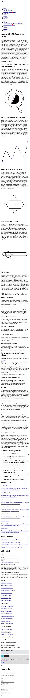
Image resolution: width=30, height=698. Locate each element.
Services (5, 22)
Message (3, 559)
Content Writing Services (6, 611)
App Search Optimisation (6, 613)
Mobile (2, 557)
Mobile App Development (9, 12)
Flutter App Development (6, 629)
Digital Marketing (7, 10)
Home (2, 562)
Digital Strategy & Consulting (7, 616)
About (4, 8)
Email (2, 556)
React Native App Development (8, 637)
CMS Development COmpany (8, 590)
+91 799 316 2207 (5, 653)
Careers (5, 16)
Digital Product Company (6, 593)
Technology (6, 9)
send (2, 560)
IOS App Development (6, 632)
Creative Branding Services (7, 623)
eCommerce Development (7, 588)
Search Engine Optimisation (7, 606)
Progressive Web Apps (6, 595)
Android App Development (7, 634)
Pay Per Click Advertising (7, 618)
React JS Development (6, 598)
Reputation (6, 13)
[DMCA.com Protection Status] (5, 656)
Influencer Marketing (5, 621)
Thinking (5, 17)
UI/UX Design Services (6, 583)
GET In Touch (4, 689)
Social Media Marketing (6, 608)
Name (2, 554)
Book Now (3, 360)
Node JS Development (6, 600)
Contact (5, 18)
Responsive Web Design (6, 585)
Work (4, 14)
